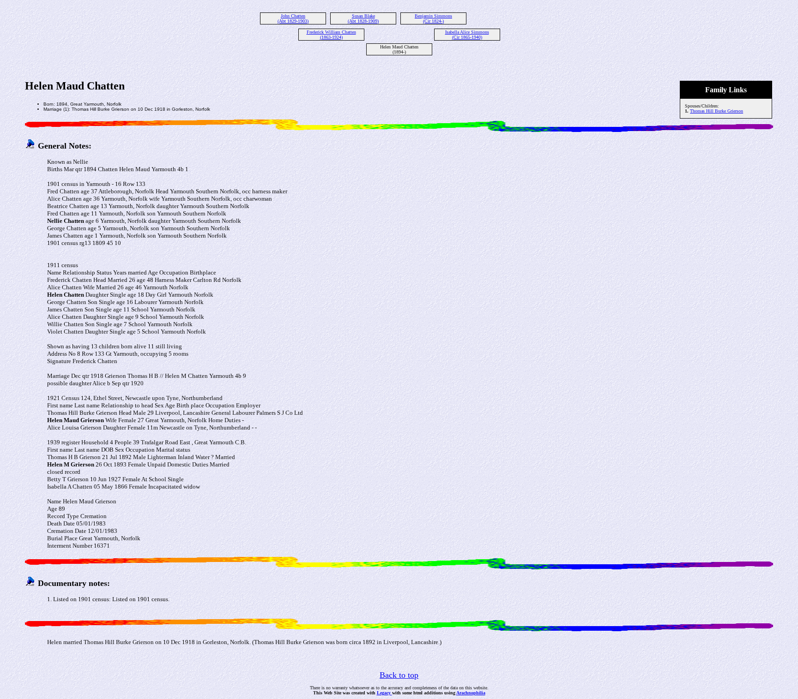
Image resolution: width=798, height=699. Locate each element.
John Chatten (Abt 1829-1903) (293, 18)
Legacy (384, 692)
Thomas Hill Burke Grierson (716, 111)
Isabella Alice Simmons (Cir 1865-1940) (467, 35)
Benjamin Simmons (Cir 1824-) (433, 18)
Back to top (399, 675)
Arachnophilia (470, 692)
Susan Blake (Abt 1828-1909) (363, 18)
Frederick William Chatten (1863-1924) (331, 35)
